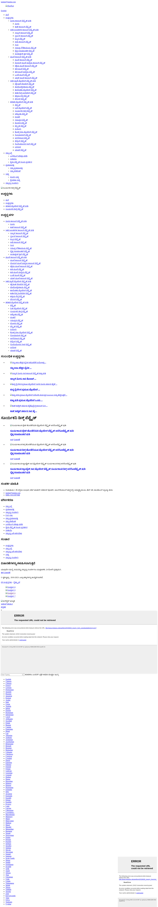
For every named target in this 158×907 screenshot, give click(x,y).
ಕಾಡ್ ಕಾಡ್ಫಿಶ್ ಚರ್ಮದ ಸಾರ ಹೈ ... (23, 411)
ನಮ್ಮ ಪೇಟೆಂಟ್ (15, 171)
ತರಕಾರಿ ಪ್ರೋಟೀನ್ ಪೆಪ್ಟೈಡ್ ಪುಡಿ (21, 102)
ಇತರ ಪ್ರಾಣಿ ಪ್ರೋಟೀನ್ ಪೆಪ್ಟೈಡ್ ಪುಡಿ (23, 81)
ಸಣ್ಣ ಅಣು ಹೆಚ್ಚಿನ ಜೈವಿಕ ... (21, 368)
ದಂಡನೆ (17, 117)
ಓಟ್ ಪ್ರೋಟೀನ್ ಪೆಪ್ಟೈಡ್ (23, 108)
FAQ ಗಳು (9, 515)
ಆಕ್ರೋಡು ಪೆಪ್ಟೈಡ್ (21, 114)
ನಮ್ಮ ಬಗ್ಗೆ (9, 153)
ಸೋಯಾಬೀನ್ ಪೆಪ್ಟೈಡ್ (23, 135)
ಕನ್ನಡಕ (3, 607)
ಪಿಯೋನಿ (18, 129)
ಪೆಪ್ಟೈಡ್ (17, 105)
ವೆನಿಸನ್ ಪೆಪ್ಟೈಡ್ (21, 99)
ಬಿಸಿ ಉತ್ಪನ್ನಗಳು (6, 582)
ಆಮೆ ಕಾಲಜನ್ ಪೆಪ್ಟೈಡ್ (23, 42)
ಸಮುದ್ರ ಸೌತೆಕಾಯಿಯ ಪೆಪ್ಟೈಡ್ (25, 48)
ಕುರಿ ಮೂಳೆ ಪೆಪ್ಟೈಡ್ (22, 69)
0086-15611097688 (13, 495)
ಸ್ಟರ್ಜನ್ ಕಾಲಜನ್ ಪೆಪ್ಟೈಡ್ (24, 36)
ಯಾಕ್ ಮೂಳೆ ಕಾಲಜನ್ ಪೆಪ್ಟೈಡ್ (26, 78)
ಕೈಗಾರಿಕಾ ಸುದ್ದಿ (15, 180)
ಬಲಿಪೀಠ (18, 147)
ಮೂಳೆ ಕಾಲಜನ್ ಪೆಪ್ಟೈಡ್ (23, 60)
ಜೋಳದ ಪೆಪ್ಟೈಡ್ (21, 123)
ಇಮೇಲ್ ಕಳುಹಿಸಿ (7, 604)
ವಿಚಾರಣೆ (17, 440)
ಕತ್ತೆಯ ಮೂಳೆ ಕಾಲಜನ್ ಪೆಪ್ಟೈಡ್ (26, 66)
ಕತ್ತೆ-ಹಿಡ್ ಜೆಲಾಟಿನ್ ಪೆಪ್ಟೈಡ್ (24, 84)
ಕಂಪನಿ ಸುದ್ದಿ (14, 177)
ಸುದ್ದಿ (7, 174)
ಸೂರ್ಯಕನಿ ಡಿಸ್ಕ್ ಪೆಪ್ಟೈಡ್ (24, 111)
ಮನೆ (7, 15)
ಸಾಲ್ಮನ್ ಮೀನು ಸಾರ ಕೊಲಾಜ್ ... (23, 378)
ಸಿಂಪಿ (17, 45)
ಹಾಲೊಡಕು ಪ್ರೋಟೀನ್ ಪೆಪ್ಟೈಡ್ (26, 90)
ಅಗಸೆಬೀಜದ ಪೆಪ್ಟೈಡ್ (22, 138)
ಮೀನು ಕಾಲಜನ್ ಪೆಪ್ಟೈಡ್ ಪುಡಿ (20, 21)
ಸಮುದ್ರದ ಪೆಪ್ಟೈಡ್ (21, 120)
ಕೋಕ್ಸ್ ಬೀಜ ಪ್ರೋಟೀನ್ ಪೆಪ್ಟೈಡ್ (26, 132)
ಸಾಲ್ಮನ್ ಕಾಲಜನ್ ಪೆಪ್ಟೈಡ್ (24, 33)
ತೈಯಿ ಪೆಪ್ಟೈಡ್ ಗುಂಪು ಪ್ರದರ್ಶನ (21, 162)
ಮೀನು (17, 24)
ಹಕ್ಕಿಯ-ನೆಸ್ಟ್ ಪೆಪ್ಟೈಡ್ (22, 96)
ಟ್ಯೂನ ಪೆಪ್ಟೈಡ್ (20, 39)
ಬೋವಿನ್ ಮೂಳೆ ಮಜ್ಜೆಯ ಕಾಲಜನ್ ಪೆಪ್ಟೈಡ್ (30, 63)
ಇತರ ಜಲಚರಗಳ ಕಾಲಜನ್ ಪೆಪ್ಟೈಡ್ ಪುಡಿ (24, 30)
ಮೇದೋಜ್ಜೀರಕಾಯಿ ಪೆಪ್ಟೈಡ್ (24, 87)
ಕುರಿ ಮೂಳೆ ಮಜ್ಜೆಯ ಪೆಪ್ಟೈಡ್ (25, 72)
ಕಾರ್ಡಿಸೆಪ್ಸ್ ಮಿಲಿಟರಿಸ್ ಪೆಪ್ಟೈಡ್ (25, 93)
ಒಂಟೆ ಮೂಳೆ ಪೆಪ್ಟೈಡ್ (22, 75)
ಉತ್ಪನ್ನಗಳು (10, 18)
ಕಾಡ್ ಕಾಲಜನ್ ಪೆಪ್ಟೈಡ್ (23, 27)
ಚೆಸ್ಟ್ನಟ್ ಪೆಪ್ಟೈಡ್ (20, 126)
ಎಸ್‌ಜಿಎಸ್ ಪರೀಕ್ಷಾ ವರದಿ (18, 156)
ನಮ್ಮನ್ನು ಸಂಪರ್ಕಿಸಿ (12, 183)
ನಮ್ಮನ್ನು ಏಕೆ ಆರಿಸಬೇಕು (14, 533)
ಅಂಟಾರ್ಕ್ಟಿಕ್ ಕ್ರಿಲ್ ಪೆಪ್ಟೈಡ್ (24, 54)
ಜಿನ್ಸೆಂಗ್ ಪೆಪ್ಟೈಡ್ (20, 141)
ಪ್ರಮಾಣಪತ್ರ (10, 165)
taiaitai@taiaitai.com (8, 2)
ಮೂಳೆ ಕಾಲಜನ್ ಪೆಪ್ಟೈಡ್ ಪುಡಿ (20, 57)
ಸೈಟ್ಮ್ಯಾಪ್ (16, 582)
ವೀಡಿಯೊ (13, 159)
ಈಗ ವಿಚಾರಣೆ (5, 573)
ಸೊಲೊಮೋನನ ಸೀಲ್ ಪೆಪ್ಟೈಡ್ (25, 144)
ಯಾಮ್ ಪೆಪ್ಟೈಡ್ (20, 150)
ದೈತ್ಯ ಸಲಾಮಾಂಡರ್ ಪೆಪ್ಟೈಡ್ (24, 51)
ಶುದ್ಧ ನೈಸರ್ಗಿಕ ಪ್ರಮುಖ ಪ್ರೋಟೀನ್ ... (25, 389)
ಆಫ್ (12, 440)
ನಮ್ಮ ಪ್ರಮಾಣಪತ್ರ (16, 168)
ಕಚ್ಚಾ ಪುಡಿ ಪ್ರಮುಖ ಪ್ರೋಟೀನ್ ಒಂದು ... (26, 400)
